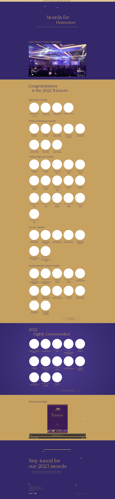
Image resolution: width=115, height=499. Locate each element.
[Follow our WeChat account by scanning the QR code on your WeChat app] (36, 493)
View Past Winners (71, 318)
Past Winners (56, 1)
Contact (70, 1)
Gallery (64, 1)
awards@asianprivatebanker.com (36, 488)
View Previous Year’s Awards (68, 390)
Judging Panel (47, 1)
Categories (38, 1)
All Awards (80, 1)
